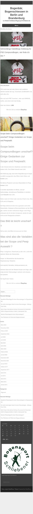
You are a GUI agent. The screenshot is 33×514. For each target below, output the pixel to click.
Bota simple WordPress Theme (10, 489)
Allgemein (3, 392)
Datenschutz (6, 482)
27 (2, 435)
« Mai (3, 439)
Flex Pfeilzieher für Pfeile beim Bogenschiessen (13, 317)
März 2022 (3, 349)
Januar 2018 (4, 363)
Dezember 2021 (5, 358)
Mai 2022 (3, 343)
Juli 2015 (3, 375)
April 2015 (3, 378)
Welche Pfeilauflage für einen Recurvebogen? (12, 314)
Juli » (7, 439)
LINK (12, 105)
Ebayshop (24, 109)
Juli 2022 (3, 337)
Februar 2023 (4, 331)
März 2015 (3, 381)
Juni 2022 (3, 340)
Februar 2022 (4, 352)
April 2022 (3, 346)
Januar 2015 (4, 384)
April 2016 (3, 372)
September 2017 (5, 369)
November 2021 (5, 360)
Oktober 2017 (4, 366)
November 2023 (5, 328)
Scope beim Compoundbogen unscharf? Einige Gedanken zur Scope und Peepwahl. (16, 137)
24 (19, 433)
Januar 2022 (4, 354)
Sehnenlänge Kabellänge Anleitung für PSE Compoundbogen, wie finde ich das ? (15, 52)
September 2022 (5, 334)
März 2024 (3, 325)
